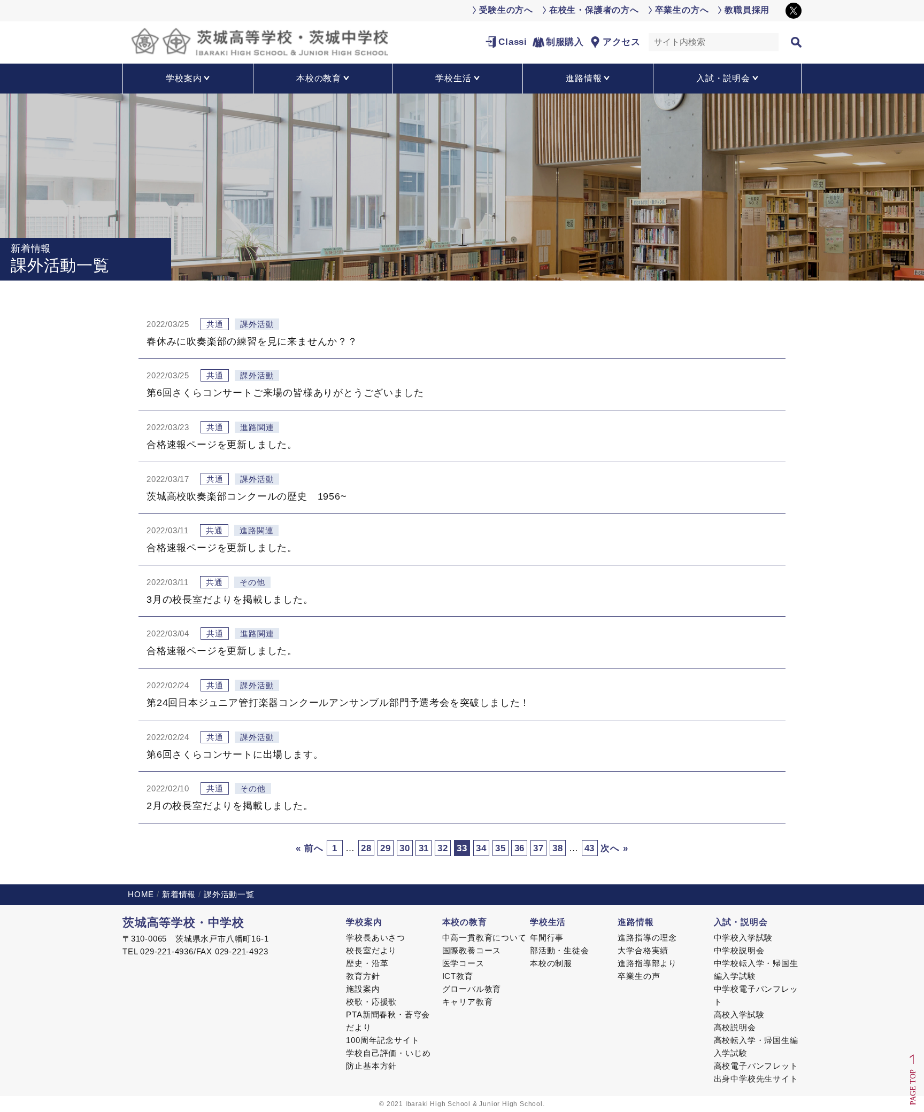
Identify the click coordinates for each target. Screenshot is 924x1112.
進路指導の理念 (647, 937)
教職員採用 (747, 9)
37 (538, 848)
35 (500, 848)
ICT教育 (457, 976)
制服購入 (565, 42)
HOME (141, 894)
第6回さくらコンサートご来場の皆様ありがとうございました (285, 392)
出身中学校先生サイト (756, 1078)
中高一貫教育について (484, 937)
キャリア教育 (467, 1001)
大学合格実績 (643, 950)
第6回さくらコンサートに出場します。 (235, 754)
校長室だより (371, 950)
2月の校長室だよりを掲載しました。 (230, 805)
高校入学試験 (739, 1014)
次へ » (614, 848)
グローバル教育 (472, 988)
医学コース (463, 963)
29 (385, 848)
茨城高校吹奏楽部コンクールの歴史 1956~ (247, 496)
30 (404, 848)
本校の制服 (551, 963)
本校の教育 (464, 922)
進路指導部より (647, 963)
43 (589, 848)
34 (481, 848)
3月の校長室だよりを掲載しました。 (230, 599)
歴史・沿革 (367, 963)
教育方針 (363, 976)
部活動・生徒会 (559, 950)
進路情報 (635, 922)
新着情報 (179, 894)
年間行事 (547, 937)
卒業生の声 (639, 976)
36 (519, 848)
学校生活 (548, 922)
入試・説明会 (741, 922)
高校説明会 (735, 1027)
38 (557, 848)
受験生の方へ (506, 9)
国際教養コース (472, 950)
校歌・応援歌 (371, 1001)
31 (424, 848)
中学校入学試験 (743, 937)
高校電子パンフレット (756, 1065)
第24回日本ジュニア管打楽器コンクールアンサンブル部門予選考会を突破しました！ (338, 702)
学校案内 (364, 922)
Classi (512, 42)
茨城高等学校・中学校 (183, 922)
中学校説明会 (739, 950)
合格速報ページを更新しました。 (222, 444)
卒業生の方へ (682, 9)
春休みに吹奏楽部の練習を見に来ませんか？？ (252, 341)
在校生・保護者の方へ (594, 9)
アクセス (622, 42)
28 (366, 848)
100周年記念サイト (382, 1040)
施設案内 (363, 988)
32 (442, 848)
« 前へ (309, 848)
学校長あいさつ (375, 937)
